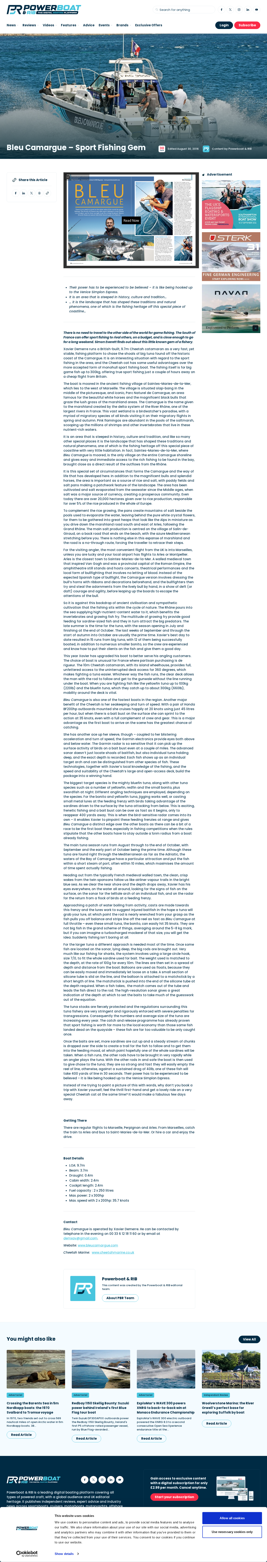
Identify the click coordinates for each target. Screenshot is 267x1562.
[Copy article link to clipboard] (47, 193)
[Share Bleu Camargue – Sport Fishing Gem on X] (31, 193)
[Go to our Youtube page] (256, 9)
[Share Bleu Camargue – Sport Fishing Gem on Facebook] (15, 193)
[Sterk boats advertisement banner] (231, 256)
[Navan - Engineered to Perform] (231, 308)
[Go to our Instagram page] (239, 9)
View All (249, 1339)
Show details (64, 1554)
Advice (88, 25)
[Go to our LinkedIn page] (248, 9)
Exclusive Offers (148, 25)
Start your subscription (174, 1497)
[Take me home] (44, 9)
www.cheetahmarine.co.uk (113, 1252)
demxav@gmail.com (80, 1238)
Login (224, 25)
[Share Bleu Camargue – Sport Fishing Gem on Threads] (39, 193)
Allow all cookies (232, 1518)
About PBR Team (120, 1298)
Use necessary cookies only (232, 1531)
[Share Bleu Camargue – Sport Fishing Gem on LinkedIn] (23, 193)
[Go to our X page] (230, 9)
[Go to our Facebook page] (221, 9)
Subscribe (247, 25)
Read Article (21, 1435)
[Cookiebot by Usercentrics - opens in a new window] (27, 1554)
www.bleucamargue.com (98, 1245)
